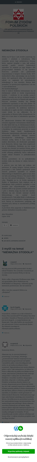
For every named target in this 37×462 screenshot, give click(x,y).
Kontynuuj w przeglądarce (18, 457)
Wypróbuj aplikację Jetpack (18, 451)
